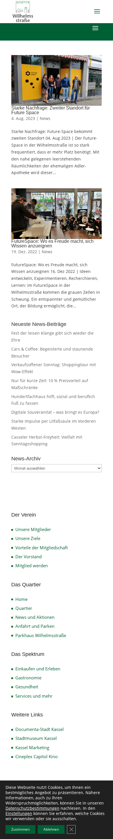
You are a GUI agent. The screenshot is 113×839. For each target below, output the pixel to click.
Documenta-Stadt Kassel (39, 729)
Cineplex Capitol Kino (36, 756)
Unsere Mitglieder (33, 529)
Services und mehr (33, 696)
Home (21, 599)
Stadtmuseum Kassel (36, 738)
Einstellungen (19, 813)
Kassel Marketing (32, 747)
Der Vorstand (28, 556)
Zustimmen (20, 829)
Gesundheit (26, 687)
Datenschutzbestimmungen (32, 808)
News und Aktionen (34, 617)
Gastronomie (28, 678)
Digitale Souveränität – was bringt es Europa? (55, 412)
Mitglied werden (31, 565)
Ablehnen (51, 829)
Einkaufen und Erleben (37, 669)
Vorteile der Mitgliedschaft (41, 547)
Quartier (23, 608)
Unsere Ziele (27, 538)
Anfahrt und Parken (34, 626)
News (45, 118)
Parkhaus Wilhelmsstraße (40, 635)
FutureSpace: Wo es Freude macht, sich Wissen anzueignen (52, 243)
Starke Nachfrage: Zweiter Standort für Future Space (50, 110)
